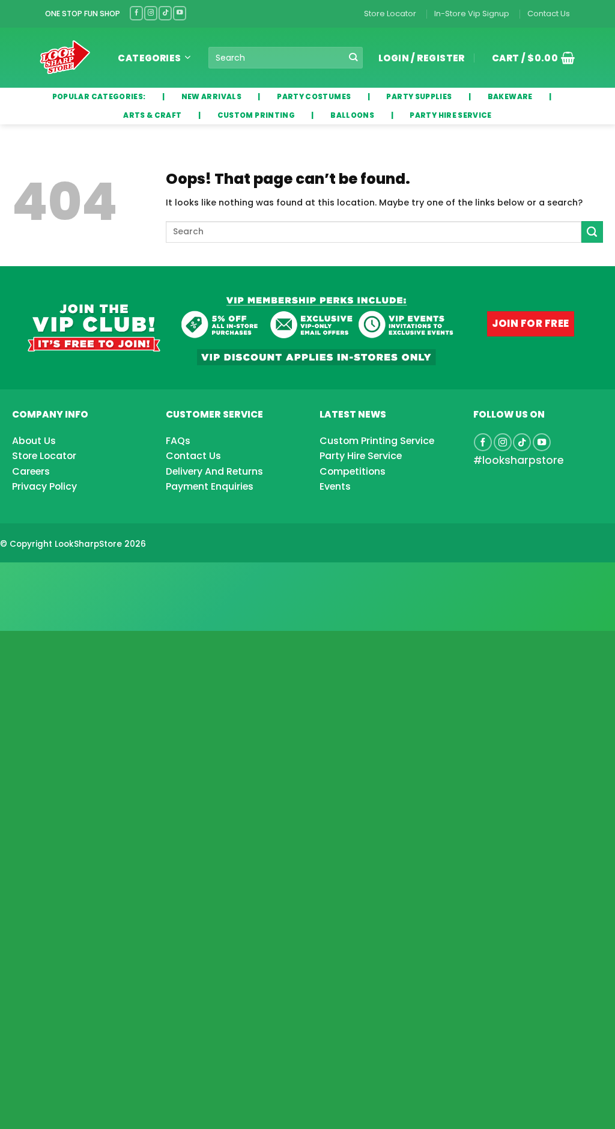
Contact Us (548, 13)
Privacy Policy (44, 486)
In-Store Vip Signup (471, 13)
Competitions (353, 471)
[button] (529, 57)
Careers (31, 471)
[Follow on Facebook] (136, 13)
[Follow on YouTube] (179, 13)
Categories (149, 58)
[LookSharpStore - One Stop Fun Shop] (65, 57)
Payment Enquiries (209, 486)
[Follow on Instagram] (150, 13)
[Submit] (353, 58)
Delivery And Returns (214, 471)
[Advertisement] (96, 577)
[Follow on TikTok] (165, 13)
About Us (34, 441)
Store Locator (390, 13)
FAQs (178, 441)
